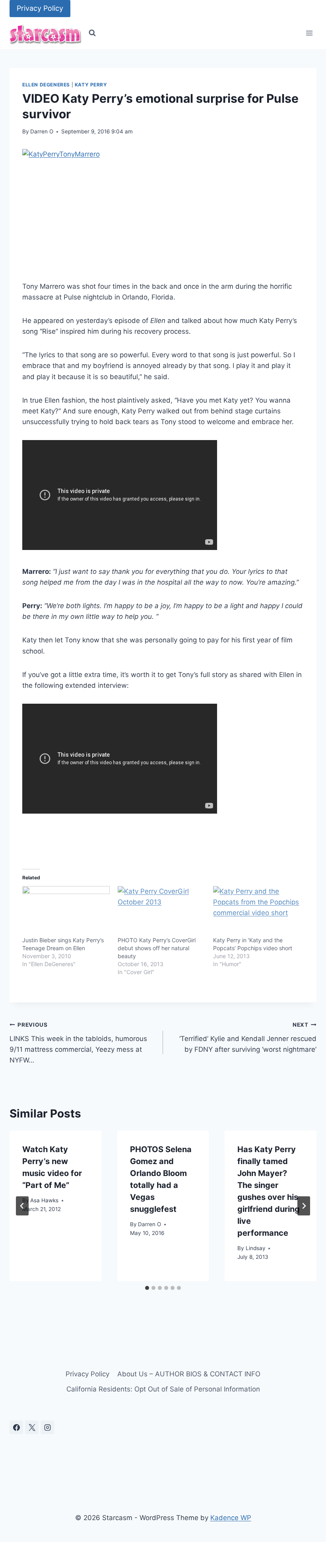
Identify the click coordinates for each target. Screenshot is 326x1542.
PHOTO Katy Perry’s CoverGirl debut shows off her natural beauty (157, 948)
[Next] (303, 1205)
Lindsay (256, 1248)
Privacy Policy (40, 8)
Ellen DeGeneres (46, 85)
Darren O (41, 131)
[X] (32, 1427)
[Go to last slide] (22, 1205)
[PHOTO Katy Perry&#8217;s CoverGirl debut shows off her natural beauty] (161, 911)
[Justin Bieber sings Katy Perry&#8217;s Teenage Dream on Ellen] (66, 911)
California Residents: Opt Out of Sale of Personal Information (163, 1389)
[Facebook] (16, 1427)
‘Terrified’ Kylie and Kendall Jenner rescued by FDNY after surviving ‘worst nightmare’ (247, 1037)
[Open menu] (309, 33)
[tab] (147, 1288)
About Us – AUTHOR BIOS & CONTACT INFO (188, 1374)
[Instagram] (47, 1427)
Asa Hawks (44, 1200)
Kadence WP (230, 1518)
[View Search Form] (92, 33)
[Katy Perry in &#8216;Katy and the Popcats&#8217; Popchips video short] (257, 911)
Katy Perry (91, 85)
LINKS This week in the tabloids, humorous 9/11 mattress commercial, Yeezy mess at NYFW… (78, 1042)
